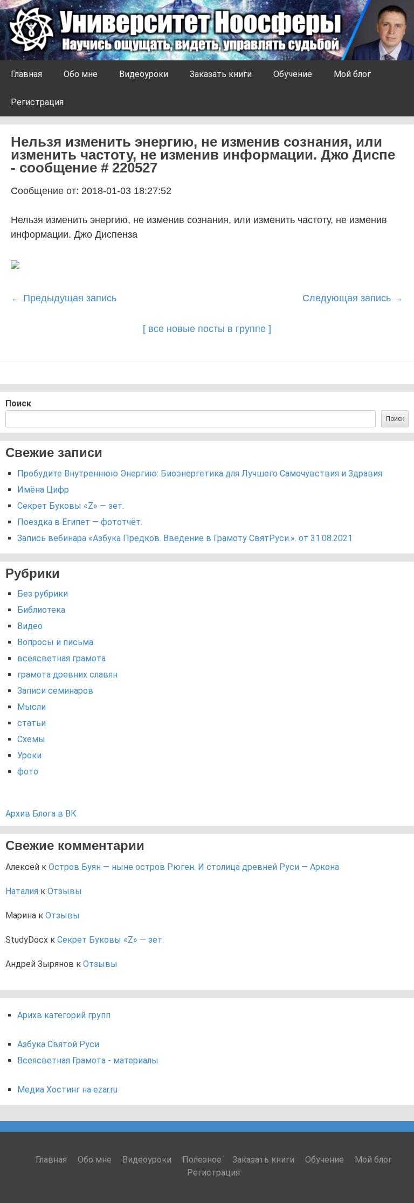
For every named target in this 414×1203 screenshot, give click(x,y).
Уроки (29, 755)
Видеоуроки (143, 74)
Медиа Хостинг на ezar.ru (67, 1089)
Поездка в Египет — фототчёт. (79, 522)
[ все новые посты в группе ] (207, 328)
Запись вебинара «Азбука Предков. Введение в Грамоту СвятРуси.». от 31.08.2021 (185, 538)
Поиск (18, 403)
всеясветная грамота (61, 658)
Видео (30, 626)
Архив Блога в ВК (41, 813)
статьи (31, 723)
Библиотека (41, 610)
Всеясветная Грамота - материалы (87, 1060)
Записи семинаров (55, 691)
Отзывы (64, 891)
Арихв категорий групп (64, 1015)
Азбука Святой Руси (58, 1044)
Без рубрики (42, 594)
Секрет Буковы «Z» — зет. (70, 506)
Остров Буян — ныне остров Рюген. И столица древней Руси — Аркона (194, 867)
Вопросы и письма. (56, 642)
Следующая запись (352, 298)
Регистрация (37, 102)
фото (27, 771)
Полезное (202, 1159)
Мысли (31, 707)
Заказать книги (221, 74)
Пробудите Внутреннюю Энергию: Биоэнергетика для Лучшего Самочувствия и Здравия (199, 473)
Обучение (292, 74)
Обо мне (81, 74)
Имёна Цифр (43, 490)
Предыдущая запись (63, 298)
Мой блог (352, 74)
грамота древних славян (67, 674)
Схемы (31, 739)
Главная (26, 74)
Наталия (21, 891)
